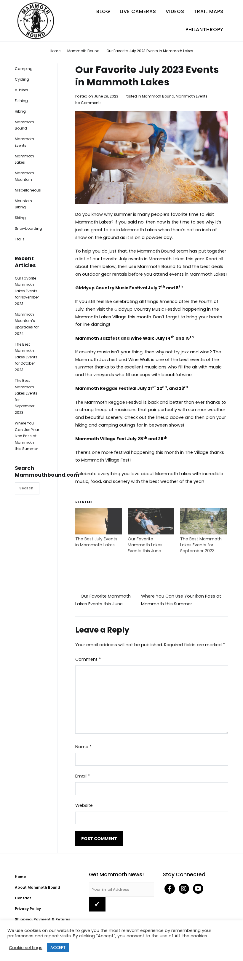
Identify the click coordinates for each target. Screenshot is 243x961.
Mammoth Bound (158, 96)
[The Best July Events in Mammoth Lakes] (98, 521)
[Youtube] (198, 889)
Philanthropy (204, 29)
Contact (23, 898)
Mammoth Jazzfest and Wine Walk (114, 338)
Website (84, 805)
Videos (175, 11)
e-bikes (21, 89)
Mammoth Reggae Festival (105, 388)
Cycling (22, 79)
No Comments (88, 102)
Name (83, 747)
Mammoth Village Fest (100, 439)
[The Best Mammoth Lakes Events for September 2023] (203, 521)
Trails (20, 239)
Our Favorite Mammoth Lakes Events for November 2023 (27, 291)
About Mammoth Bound (37, 887)
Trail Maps (208, 11)
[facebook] (170, 889)
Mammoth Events (191, 96)
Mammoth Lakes (24, 159)
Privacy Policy (28, 908)
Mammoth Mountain (24, 176)
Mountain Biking (23, 204)
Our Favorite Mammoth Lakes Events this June (145, 545)
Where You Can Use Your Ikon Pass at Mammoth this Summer (27, 436)
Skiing (20, 217)
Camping (24, 68)
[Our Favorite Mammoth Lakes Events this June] (151, 521)
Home (20, 876)
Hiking (20, 111)
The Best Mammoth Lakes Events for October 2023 (26, 357)
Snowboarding (28, 228)
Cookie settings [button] (25, 947)
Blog (103, 11)
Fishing (21, 100)
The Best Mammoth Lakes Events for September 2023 (201, 545)
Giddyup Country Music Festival (111, 288)
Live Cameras (138, 11)
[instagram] (184, 889)
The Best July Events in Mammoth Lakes (96, 542)
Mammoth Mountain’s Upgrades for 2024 (27, 324)
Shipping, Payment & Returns (42, 919)
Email (82, 776)
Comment (88, 659)
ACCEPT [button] (57, 947)
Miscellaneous (28, 190)
